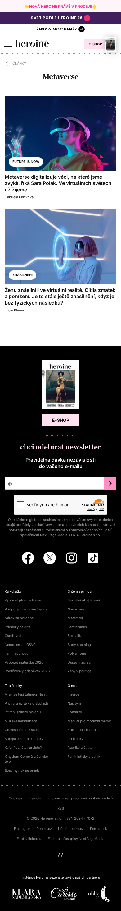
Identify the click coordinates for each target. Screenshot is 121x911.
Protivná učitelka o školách (26, 703)
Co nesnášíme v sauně (22, 730)
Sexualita (75, 635)
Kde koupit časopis (83, 730)
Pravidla (34, 798)
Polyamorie (77, 653)
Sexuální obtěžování (84, 600)
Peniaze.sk (98, 828)
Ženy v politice (79, 671)
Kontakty (75, 712)
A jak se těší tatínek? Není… (26, 694)
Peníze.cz (44, 828)
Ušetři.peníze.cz (71, 828)
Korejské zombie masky (24, 739)
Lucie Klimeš (15, 310)
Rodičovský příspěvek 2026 (27, 671)
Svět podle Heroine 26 (57, 18)
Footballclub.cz (29, 838)
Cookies (15, 798)
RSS (60, 808)
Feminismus (77, 627)
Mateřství (75, 618)
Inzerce (73, 694)
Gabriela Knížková (19, 197)
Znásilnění (22, 275)
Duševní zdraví (79, 662)
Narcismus (76, 609)
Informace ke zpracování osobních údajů (80, 798)
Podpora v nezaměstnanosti (27, 609)
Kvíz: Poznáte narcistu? (23, 747)
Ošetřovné (13, 635)
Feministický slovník (84, 756)
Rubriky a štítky (80, 747)
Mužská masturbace (21, 721)
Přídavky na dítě (17, 627)
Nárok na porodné (19, 618)
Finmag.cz (22, 828)
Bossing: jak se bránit (22, 770)
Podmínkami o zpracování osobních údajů (78, 530)
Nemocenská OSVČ (20, 644)
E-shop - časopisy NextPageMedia (76, 838)
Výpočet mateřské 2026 (24, 662)
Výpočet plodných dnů (23, 600)
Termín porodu (16, 653)
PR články (75, 739)
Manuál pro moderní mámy (89, 721)
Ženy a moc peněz (56, 29)
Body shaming (79, 644)
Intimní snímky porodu (23, 712)
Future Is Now (25, 161)
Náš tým (74, 703)
